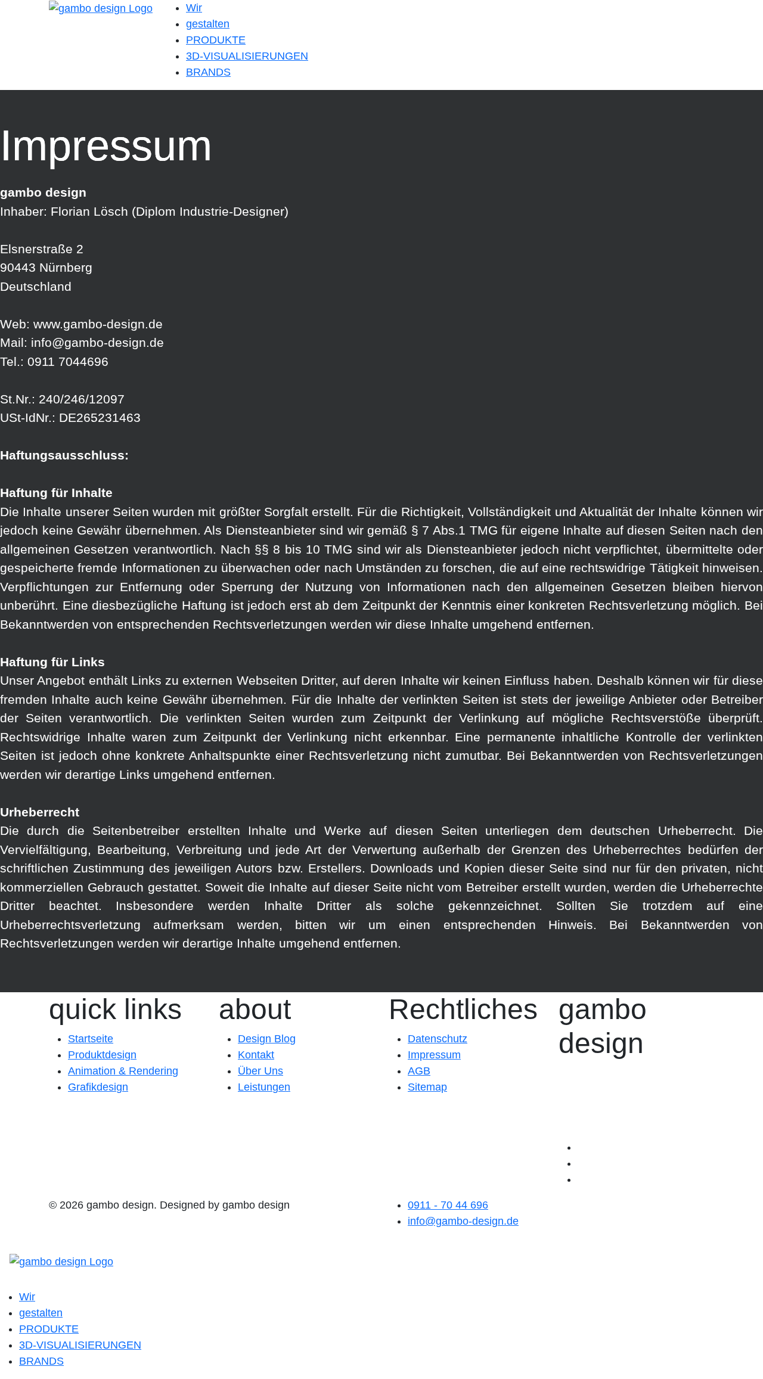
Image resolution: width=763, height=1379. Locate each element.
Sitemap (427, 1087)
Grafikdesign (98, 1087)
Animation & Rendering (123, 1071)
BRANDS (208, 72)
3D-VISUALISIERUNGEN (247, 56)
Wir (194, 8)
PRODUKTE (216, 40)
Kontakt (256, 1055)
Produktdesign (102, 1055)
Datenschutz (437, 1039)
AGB (419, 1071)
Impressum (434, 1055)
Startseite (90, 1039)
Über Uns (260, 1071)
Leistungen (264, 1087)
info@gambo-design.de (463, 1221)
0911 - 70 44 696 (448, 1205)
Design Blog (267, 1039)
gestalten (207, 24)
